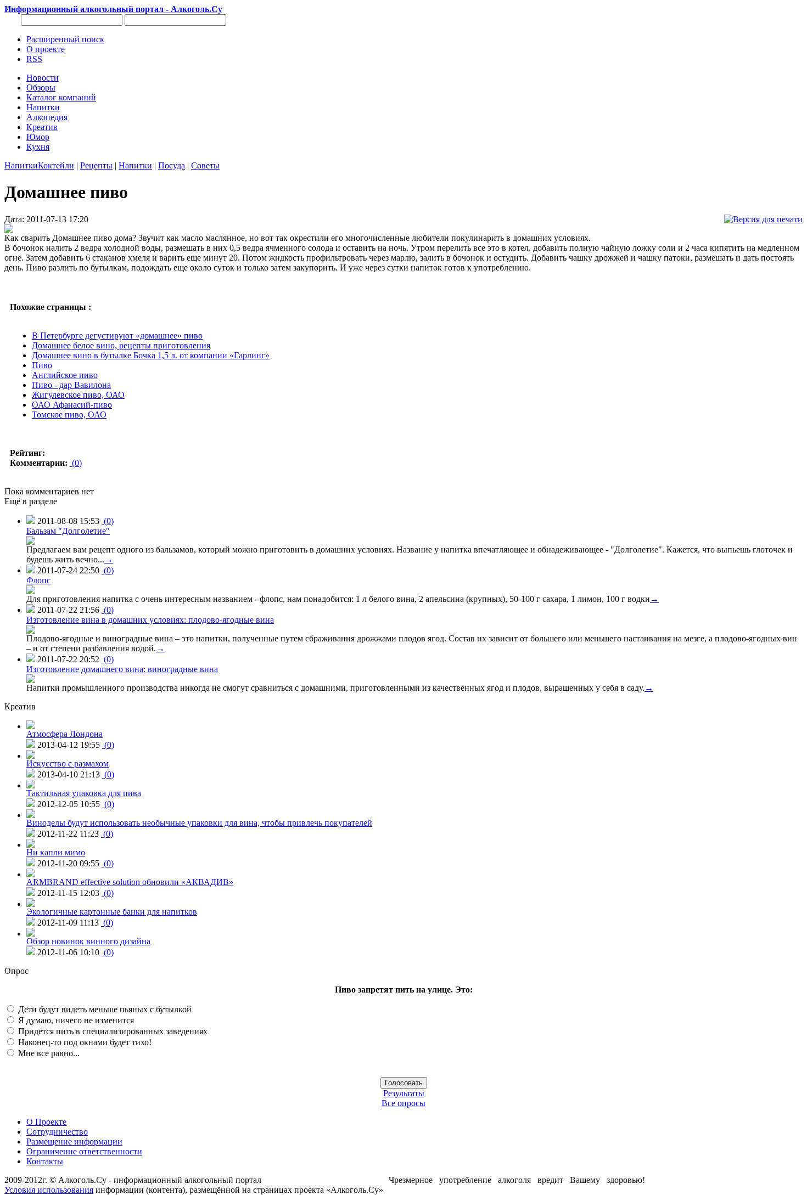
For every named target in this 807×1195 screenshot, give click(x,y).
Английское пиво (65, 375)
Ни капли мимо (55, 852)
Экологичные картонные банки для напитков (111, 911)
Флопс (38, 580)
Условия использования (48, 1189)
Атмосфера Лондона (64, 734)
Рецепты (96, 165)
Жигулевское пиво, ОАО (78, 394)
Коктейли (56, 165)
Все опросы (403, 1103)
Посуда (171, 165)
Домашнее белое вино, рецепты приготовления (121, 345)
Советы (205, 165)
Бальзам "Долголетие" (68, 531)
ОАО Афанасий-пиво (72, 404)
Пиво (42, 365)
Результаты (403, 1093)
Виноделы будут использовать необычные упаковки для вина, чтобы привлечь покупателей (199, 822)
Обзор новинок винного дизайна (88, 941)
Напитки (21, 165)
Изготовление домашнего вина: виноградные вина (122, 669)
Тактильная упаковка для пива (83, 793)
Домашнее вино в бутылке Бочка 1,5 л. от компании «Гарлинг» (151, 355)
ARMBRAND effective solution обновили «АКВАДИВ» (129, 882)
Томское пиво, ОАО (69, 414)
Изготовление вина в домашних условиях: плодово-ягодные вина (150, 619)
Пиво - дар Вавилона (71, 385)
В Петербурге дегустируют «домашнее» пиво (117, 335)
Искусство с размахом (67, 763)
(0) (76, 462)
